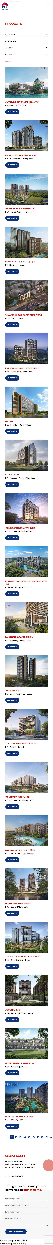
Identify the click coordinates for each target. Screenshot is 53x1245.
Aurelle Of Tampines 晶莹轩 (22, 102)
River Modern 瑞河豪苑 (18, 903)
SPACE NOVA (12, 474)
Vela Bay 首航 (13, 690)
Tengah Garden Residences (23, 956)
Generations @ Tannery (21, 528)
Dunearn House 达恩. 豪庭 (20, 261)
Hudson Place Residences (22, 368)
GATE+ (9, 421)
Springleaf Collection (20, 1063)
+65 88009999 (14, 1176)
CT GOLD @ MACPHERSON (20, 155)
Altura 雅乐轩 (13, 1010)
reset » (8, 61)
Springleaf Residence (19, 208)
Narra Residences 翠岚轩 (20, 850)
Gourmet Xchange (17, 797)
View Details (12, 112)
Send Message (16, 1231)
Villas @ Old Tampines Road (23, 315)
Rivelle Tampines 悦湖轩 (19, 1116)
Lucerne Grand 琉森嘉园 (19, 637)
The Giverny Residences (21, 743)
